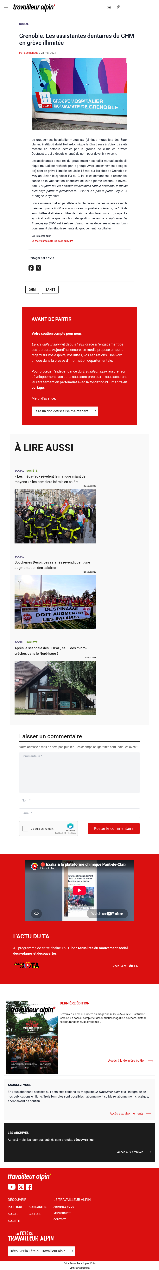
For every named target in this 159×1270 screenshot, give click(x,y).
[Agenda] (109, 7)
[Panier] (118, 7)
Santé (50, 289)
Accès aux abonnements (126, 1113)
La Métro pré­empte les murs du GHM (52, 241)
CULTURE (35, 1214)
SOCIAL (13, 1214)
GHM (32, 289)
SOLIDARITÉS (38, 1207)
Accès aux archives (130, 1152)
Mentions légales (79, 1267)
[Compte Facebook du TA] (29, 1187)
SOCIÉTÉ (14, 1221)
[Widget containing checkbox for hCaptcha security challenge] (48, 828)
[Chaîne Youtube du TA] (12, 1187)
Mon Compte (62, 1213)
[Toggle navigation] (6, 7)
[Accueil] (33, 8)
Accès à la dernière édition (126, 1060)
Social (24, 23)
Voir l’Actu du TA (125, 966)
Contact (60, 1219)
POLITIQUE (15, 1207)
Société (31, 470)
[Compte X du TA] (21, 1187)
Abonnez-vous (64, 1206)
